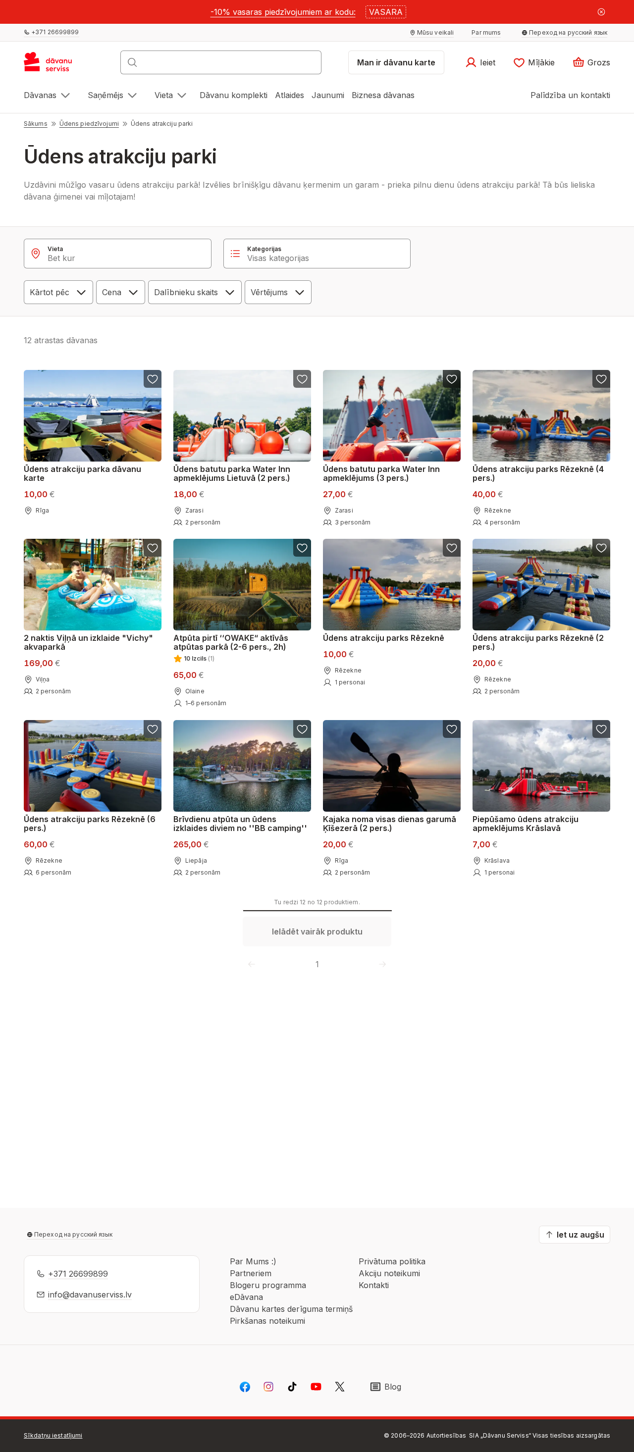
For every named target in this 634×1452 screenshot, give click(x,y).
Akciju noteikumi (389, 1273)
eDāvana (246, 1297)
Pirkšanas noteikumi (267, 1321)
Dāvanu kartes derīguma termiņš (291, 1309)
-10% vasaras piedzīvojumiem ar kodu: (283, 12)
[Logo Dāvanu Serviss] (59, 65)
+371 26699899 (78, 1274)
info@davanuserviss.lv (90, 1294)
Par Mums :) (253, 1261)
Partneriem (250, 1273)
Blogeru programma (268, 1285)
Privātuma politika (392, 1261)
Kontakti (374, 1285)
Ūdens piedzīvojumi (89, 123)
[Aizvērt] (601, 12)
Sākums (36, 123)
